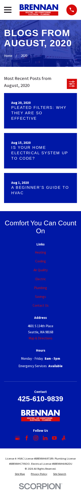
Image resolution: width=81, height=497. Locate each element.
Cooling (40, 261)
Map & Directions (40, 338)
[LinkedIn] (45, 438)
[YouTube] (54, 438)
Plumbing (40, 288)
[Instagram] (36, 438)
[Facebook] (26, 438)
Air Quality (41, 270)
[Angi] (63, 438)
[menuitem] (20, 474)
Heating (40, 252)
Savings (40, 296)
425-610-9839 (40, 399)
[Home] (39, 10)
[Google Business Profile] (17, 438)
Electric (40, 279)
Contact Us (41, 305)
